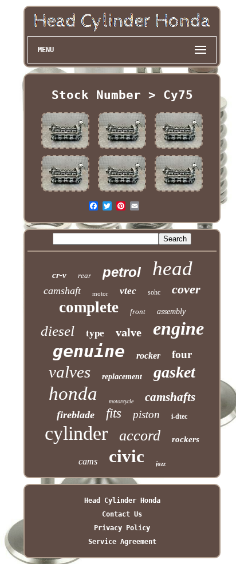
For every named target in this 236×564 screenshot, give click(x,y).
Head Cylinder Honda (122, 501)
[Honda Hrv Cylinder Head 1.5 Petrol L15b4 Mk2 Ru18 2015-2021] (65, 149)
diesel (57, 331)
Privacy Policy (122, 528)
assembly (171, 311)
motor (100, 293)
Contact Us (122, 514)
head (172, 268)
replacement (122, 376)
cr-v (59, 275)
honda (73, 393)
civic (126, 456)
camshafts (170, 397)
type (95, 333)
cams (87, 461)
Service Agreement (122, 542)
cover (186, 289)
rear (84, 275)
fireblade (76, 414)
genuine (89, 351)
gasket (174, 372)
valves (70, 372)
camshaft (62, 290)
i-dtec (179, 416)
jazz (161, 463)
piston (146, 414)
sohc (154, 292)
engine (178, 328)
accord (139, 435)
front (137, 311)
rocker (148, 355)
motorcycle (121, 401)
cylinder (76, 433)
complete (89, 307)
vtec (128, 290)
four (182, 354)
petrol (122, 272)
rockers (185, 439)
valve (128, 332)
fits (113, 413)
